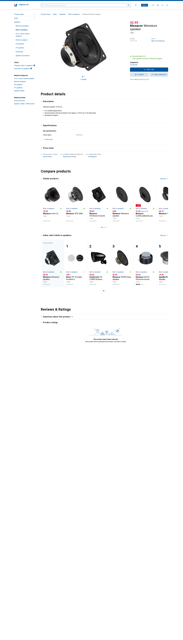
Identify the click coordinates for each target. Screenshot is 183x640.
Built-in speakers (22, 30)
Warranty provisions (69, 156)
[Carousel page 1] (82, 76)
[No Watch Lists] (162, 5)
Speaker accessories (23, 56)
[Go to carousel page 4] (106, 227)
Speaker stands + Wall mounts (24, 104)
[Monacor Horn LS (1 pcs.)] (52, 203)
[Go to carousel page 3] (104, 227)
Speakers (17, 22)
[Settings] (135, 5)
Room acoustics (19, 101)
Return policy (47, 156)
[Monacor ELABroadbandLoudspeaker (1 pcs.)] (145, 203)
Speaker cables (19, 91)
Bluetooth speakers (22, 26)
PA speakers (20, 44)
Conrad (132, 65)
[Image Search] (128, 5)
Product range (19, 14)
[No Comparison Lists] (157, 5)
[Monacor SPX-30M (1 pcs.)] (75, 203)
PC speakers (20, 48)
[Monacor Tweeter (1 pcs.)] (168, 203)
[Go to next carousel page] (165, 203)
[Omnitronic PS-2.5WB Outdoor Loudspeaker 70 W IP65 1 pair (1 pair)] (98, 263)
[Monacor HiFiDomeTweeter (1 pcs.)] (98, 203)
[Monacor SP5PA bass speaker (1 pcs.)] (121, 263)
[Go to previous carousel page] (44, 203)
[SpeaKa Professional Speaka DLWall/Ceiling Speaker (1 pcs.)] (168, 263)
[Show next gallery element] (126, 47)
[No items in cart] (167, 5)
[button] (149, 57)
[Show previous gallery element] (40, 47)
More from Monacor (158, 40)
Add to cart (150, 69)
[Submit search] (43, 5)
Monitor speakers (21, 40)
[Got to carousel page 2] (83, 76)
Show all (163, 179)
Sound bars (19, 52)
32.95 (134, 22)
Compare (141, 74)
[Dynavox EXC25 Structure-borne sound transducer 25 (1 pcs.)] (145, 263)
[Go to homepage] (21, 5)
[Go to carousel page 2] (103, 227)
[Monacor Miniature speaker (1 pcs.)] (121, 203)
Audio (16, 18)
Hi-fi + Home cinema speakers (22, 35)
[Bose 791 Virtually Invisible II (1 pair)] (75, 263)
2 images (83, 79)
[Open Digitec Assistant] (153, 5)
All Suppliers (92, 156)
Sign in (144, 5)
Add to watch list (160, 74)
